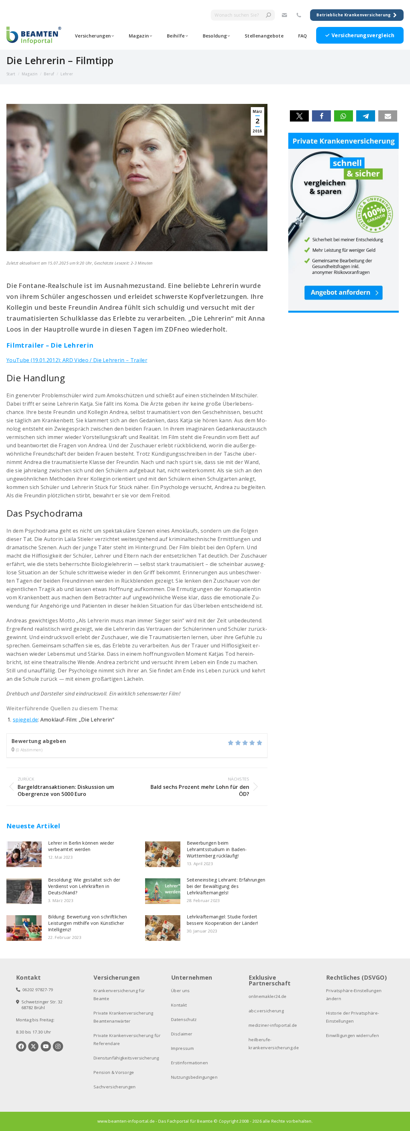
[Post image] (24, 854)
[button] (299, 116)
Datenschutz (184, 1019)
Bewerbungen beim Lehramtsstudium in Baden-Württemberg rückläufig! (217, 849)
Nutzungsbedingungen (194, 1077)
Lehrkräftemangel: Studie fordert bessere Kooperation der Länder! (222, 920)
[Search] (268, 15)
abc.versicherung (266, 1011)
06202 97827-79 (36, 989)
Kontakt (179, 1005)
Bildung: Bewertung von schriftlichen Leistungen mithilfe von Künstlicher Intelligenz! (87, 923)
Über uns (180, 990)
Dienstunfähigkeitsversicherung (126, 1058)
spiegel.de (25, 719)
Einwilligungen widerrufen (352, 1035)
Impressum (182, 1048)
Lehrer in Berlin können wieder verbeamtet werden (81, 846)
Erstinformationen (189, 1063)
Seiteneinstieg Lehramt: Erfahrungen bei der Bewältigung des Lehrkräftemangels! (226, 886)
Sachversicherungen (115, 1087)
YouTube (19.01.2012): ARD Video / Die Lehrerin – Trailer (76, 360)
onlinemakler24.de (267, 996)
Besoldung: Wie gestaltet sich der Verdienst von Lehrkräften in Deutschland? (84, 886)
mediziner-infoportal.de (273, 1025)
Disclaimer (181, 1034)
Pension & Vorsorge (114, 1072)
